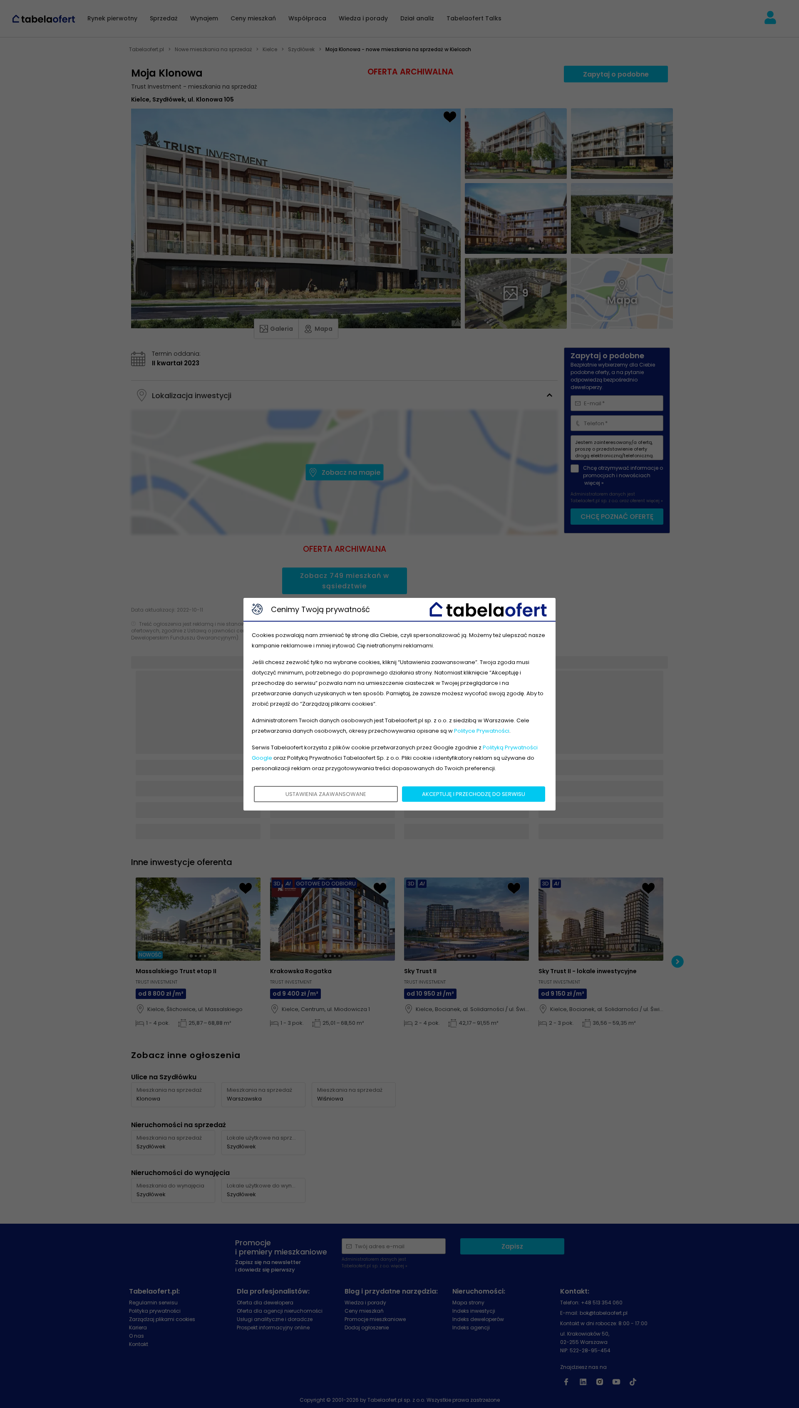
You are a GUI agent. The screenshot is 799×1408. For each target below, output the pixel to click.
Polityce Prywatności (481, 731)
